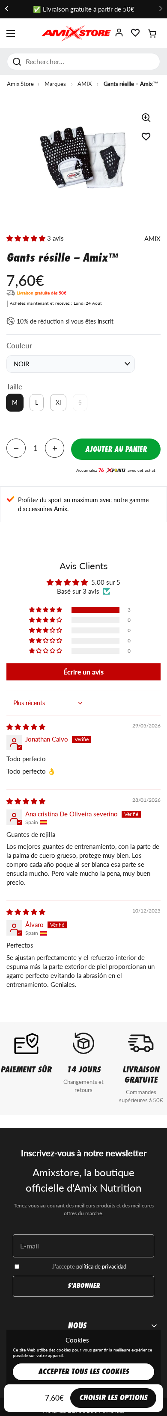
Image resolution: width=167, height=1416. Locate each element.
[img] (25, 726)
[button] (152, 33)
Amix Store (20, 83)
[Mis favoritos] (135, 35)
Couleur (19, 345)
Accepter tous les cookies (83, 1371)
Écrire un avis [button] (83, 672)
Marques (55, 83)
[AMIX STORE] (76, 33)
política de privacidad (101, 1266)
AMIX (85, 83)
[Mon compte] (119, 35)
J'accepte (89, 1266)
